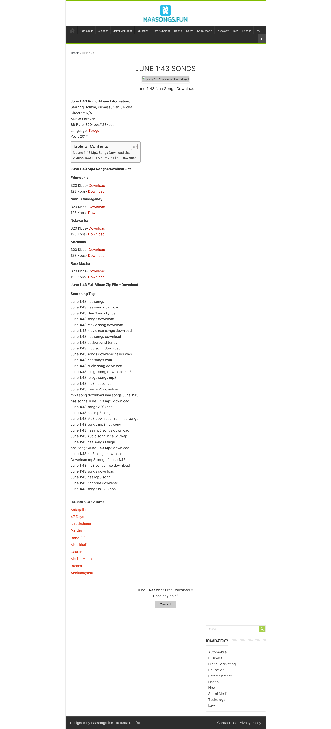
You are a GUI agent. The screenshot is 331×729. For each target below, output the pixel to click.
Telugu (93, 130)
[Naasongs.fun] (165, 12)
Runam (76, 566)
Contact (165, 604)
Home (72, 30)
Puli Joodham (82, 531)
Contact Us (226, 723)
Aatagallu (78, 510)
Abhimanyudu (82, 573)
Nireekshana (81, 524)
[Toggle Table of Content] (132, 146)
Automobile (86, 30)
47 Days (77, 517)
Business (102, 30)
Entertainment (161, 30)
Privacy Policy (250, 723)
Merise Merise (82, 559)
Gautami (77, 552)
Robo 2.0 (78, 538)
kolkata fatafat (128, 723)
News (189, 30)
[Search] (262, 629)
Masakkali (79, 545)
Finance (246, 30)
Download (97, 185)
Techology (222, 30)
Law (235, 30)
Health (178, 30)
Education (143, 30)
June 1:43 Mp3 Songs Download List (103, 153)
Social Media (204, 30)
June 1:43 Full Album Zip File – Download (106, 158)
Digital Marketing (122, 30)
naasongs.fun (102, 723)
